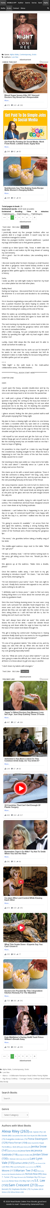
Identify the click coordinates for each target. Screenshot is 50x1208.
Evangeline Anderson (16, 1139)
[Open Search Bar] (48, 8)
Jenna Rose (14, 1151)
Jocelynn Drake (25, 1155)
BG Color (16, 227)
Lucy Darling (19, 1167)
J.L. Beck (15, 1147)
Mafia (3, 8)
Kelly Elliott (24, 1159)
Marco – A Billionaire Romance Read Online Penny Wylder (25, 1075)
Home (3, 3)
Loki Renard (40, 1163)
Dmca (23, 8)
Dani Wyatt (32, 1136)
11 (23, 217)
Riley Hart (28, 1181)
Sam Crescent (23, 1185)
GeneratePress (37, 1204)
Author (20, 3)
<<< (4, 217)
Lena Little (24, 1163)
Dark (40, 3)
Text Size (24, 227)
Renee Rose (15, 1181)
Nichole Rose (33, 1174)
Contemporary (25, 54)
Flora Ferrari (17, 1142)
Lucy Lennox (30, 1167)
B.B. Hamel (35, 1132)
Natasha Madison (17, 1174)
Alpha (46, 3)
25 (34, 217)
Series (34, 3)
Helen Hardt (33, 1143)
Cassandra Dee (19, 1136)
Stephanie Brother (21, 1189)
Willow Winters (17, 1192)
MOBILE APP (11, 3)
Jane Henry (25, 1147)
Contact (16, 8)
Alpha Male (14, 54)
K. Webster (13, 1159)
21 (27, 217)
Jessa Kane (27, 1150)
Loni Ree (14, 57)
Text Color (6, 227)
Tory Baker (36, 1189)
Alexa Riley (15, 1131)
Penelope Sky (33, 1177)
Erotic (9, 8)
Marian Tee (26, 1170)
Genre (27, 3)
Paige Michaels (20, 1177)
